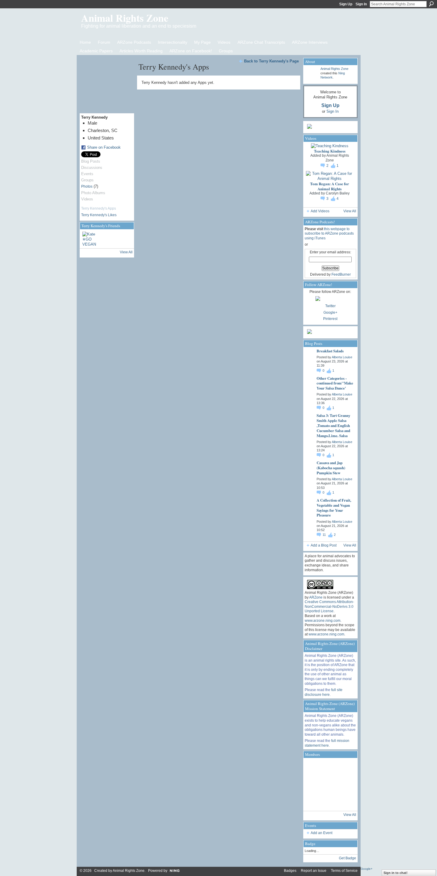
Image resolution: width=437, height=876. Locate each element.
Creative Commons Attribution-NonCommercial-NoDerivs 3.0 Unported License (329, 606)
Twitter (330, 306)
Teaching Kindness (329, 151)
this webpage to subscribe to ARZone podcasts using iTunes (329, 233)
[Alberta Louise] (313, 768)
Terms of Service (344, 871)
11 (325, 534)
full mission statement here (327, 743)
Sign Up (345, 4)
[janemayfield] (330, 784)
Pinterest (330, 319)
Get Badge (347, 858)
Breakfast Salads (330, 351)
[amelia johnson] (313, 784)
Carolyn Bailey (338, 193)
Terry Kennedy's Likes (99, 215)
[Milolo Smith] (313, 801)
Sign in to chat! (395, 873)
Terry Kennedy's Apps (98, 208)
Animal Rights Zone (124, 17)
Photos (86, 186)
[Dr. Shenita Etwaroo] (330, 768)
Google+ (330, 312)
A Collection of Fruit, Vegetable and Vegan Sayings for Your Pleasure (334, 507)
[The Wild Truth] (330, 801)
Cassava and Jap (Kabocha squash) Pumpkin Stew (331, 467)
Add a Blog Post (324, 545)
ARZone (316, 597)
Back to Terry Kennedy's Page (271, 61)
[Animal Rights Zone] (346, 768)
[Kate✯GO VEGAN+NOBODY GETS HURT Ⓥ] (89, 239)
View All (126, 252)
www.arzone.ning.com (322, 620)
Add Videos (320, 211)
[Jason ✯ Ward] (346, 784)
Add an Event (321, 833)
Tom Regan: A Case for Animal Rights (329, 186)
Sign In (361, 4)
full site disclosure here (323, 692)
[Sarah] (346, 801)
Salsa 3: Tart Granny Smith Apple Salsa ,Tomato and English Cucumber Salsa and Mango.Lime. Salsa (333, 425)
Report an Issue (313, 871)
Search (431, 4)
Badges (290, 871)
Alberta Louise (342, 357)
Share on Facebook (104, 147)
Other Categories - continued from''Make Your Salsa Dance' (335, 383)
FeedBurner (341, 274)
